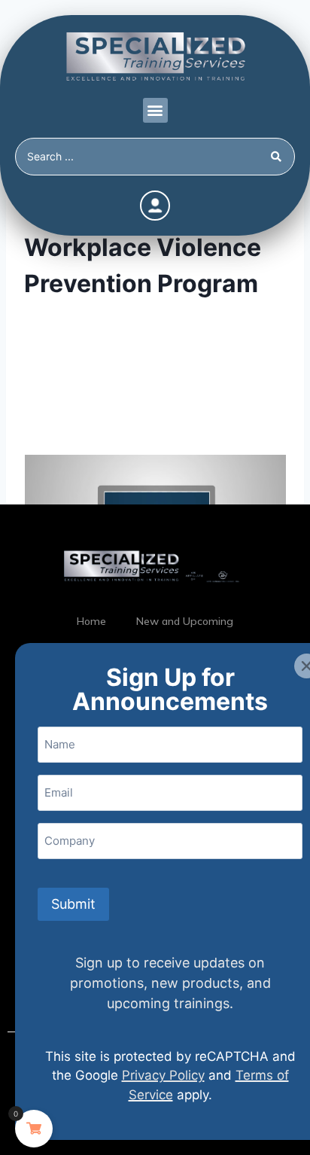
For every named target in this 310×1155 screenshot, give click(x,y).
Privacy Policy (163, 1075)
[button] (155, 110)
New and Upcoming (184, 621)
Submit (73, 904)
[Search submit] (278, 157)
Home (91, 621)
